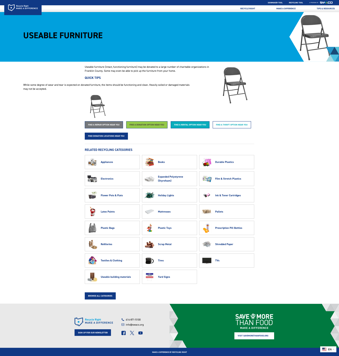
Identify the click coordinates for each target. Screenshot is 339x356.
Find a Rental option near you (190, 124)
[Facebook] (123, 333)
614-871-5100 (133, 319)
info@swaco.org (135, 324)
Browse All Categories (100, 295)
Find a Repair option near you (104, 124)
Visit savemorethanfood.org (253, 335)
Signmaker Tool (275, 2)
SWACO (326, 3)
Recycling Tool (296, 2)
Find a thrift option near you (232, 124)
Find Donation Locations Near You (106, 136)
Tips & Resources (326, 8)
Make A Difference (286, 8)
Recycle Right (23, 7)
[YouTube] (140, 333)
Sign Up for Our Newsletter (93, 332)
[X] (132, 333)
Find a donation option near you (147, 124)
